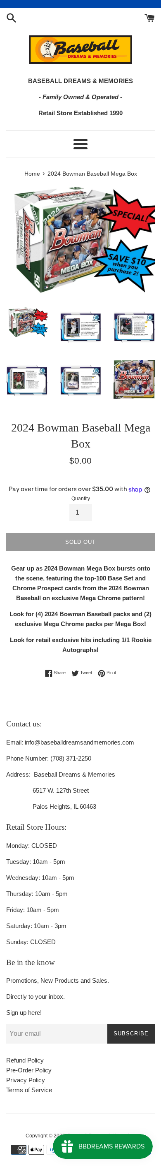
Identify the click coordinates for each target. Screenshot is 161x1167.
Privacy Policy (25, 1080)
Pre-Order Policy (29, 1070)
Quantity (80, 498)
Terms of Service (29, 1089)
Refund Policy (25, 1060)
